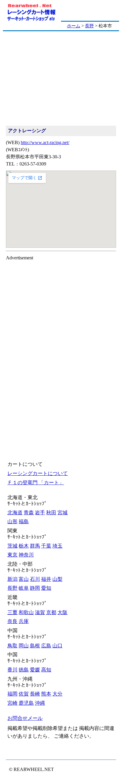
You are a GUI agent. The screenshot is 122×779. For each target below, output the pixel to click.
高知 (46, 670)
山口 (57, 646)
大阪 (62, 612)
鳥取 (12, 646)
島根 (35, 646)
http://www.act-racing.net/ (45, 142)
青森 (29, 512)
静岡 (35, 588)
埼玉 (57, 546)
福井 (46, 579)
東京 (12, 555)
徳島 (24, 670)
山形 (12, 521)
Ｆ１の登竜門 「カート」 (35, 482)
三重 (12, 612)
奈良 (12, 621)
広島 (46, 646)
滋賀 (40, 612)
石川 (35, 579)
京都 (51, 612)
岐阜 (24, 588)
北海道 (15, 512)
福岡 (12, 694)
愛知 (46, 588)
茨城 (12, 546)
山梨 (57, 579)
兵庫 (24, 621)
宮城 (62, 512)
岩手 (40, 512)
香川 (12, 670)
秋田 (51, 512)
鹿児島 (26, 703)
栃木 (24, 546)
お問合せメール (25, 718)
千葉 (46, 546)
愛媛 (35, 670)
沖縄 (40, 703)
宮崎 (12, 703)
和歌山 (26, 612)
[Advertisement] (61, 78)
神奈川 (26, 555)
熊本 (46, 694)
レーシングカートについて (37, 473)
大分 (57, 694)
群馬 (35, 546)
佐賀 (24, 694)
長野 (89, 25)
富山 (24, 579)
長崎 (35, 694)
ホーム (73, 25)
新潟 (12, 579)
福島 (24, 521)
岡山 (24, 646)
